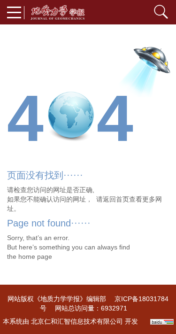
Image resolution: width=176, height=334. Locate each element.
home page (35, 256)
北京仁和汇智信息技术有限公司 (77, 321)
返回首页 (116, 199)
